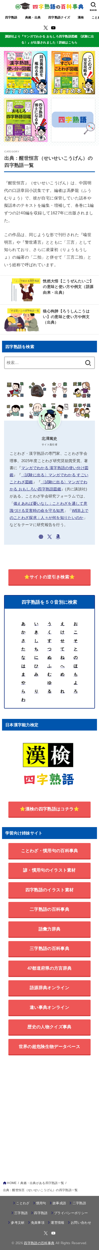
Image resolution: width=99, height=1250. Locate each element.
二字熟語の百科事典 (49, 909)
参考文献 (17, 1222)
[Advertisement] (49, 1114)
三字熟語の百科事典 (49, 948)
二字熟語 (79, 1203)
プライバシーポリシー (71, 1213)
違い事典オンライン (49, 1007)
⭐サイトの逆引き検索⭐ (49, 576)
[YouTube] (53, 28)
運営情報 (57, 1222)
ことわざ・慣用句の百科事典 (49, 850)
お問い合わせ (81, 1222)
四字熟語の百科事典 (39, 1243)
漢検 (81, 17)
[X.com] (45, 28)
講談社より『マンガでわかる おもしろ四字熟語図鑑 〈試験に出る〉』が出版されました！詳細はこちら (49, 39)
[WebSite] (41, 536)
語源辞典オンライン (49, 987)
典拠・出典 (33, 17)
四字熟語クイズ (59, 17)
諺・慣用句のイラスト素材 (49, 870)
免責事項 (37, 1222)
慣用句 (41, 1203)
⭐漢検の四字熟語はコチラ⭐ (49, 808)
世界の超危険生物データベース (49, 1046)
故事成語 (59, 1203)
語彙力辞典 (50, 928)
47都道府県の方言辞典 (49, 968)
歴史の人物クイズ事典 (49, 1026)
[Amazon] (58, 536)
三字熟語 (21, 1213)
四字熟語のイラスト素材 (49, 889)
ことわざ (22, 1203)
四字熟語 (11, 17)
